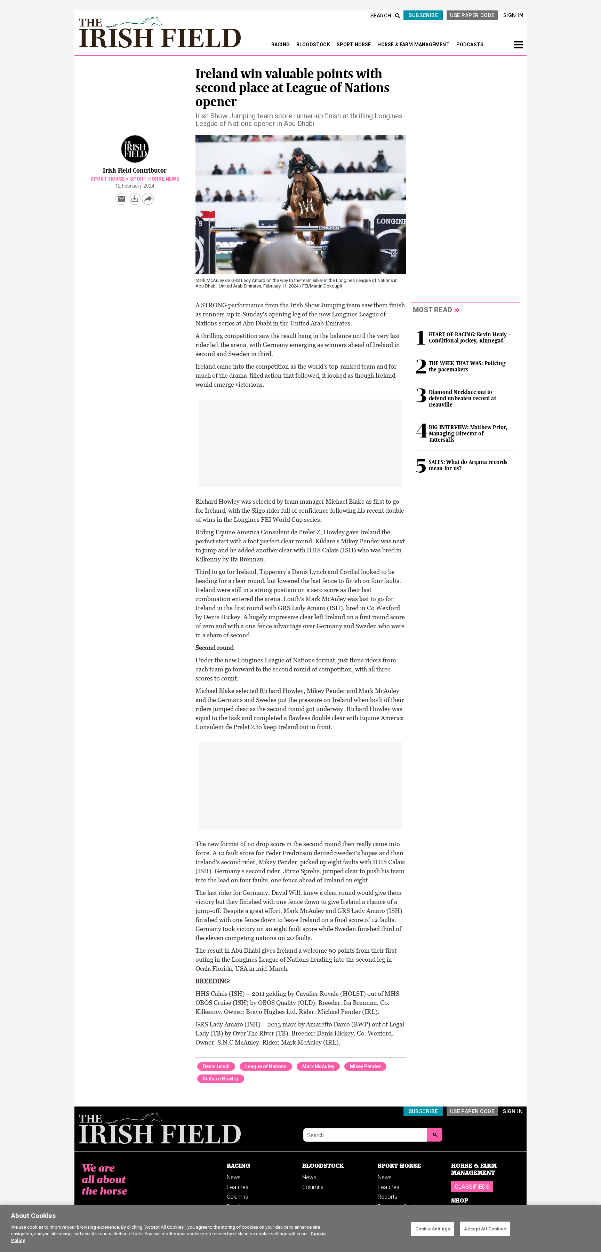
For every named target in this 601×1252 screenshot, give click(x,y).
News (234, 1177)
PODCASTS (470, 44)
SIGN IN (513, 15)
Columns (237, 1197)
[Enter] (434, 1135)
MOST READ (432, 310)
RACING (281, 44)
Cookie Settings (432, 1228)
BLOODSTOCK (313, 44)
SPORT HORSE (354, 44)
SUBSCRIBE (423, 15)
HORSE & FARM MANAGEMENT (414, 44)
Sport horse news (154, 179)
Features (237, 1187)
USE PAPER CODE (472, 15)
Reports (387, 1197)
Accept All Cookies (485, 1228)
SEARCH (381, 16)
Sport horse (107, 179)
